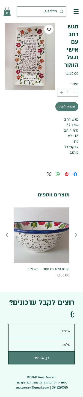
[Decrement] (75, 92)
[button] (76, 11)
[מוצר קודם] (76, 235)
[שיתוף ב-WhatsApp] (58, 174)
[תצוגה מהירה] (41, 235)
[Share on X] (49, 174)
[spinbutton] (68, 92)
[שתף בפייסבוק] (75, 174)
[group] (41, 242)
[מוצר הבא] (7, 235)
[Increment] (61, 92)
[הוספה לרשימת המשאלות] (48, 29)
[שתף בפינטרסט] (66, 174)
